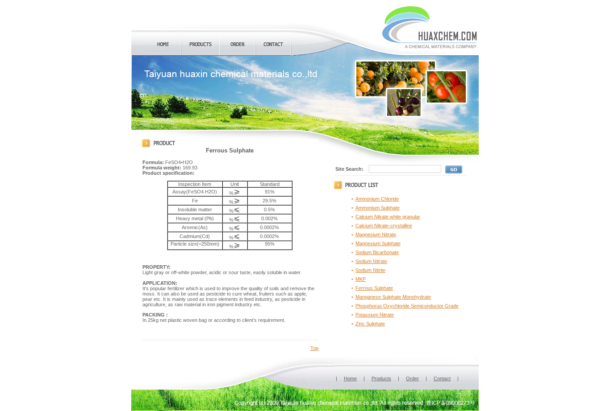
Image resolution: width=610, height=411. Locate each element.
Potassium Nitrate (374, 314)
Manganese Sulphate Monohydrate (393, 297)
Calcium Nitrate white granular (387, 216)
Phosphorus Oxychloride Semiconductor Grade (407, 305)
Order (412, 378)
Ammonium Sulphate (377, 207)
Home (350, 378)
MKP (360, 279)
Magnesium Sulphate (378, 243)
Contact (442, 378)
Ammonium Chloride (377, 198)
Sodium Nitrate (371, 261)
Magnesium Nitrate (375, 234)
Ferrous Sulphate (374, 288)
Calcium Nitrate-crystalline (383, 225)
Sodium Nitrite (370, 270)
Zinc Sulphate (370, 323)
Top (314, 348)
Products (381, 378)
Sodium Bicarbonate (377, 252)
